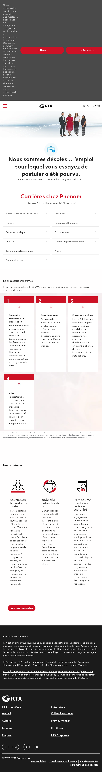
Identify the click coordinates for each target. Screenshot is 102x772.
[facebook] (5, 747)
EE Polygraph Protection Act (64, 672)
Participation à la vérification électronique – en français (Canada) (53, 665)
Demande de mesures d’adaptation (76, 675)
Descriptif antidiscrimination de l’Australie (66, 678)
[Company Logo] (45, 106)
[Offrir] (19, 402)
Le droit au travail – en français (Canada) (34, 675)
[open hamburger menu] (5, 106)
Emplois (6, 735)
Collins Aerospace (62, 713)
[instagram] (37, 747)
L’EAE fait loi (10, 662)
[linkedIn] (16, 747)
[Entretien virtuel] (51, 334)
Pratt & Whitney (61, 721)
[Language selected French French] (87, 105)
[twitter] (26, 747)
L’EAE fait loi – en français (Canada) (37, 662)
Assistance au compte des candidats (22, 678)
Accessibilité (38, 761)
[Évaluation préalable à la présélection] (19, 334)
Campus (7, 728)
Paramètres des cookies (84, 765)
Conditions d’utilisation (63, 761)
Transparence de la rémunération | (30, 672)
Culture (6, 721)
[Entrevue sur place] (83, 334)
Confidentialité (89, 761)
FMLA (6, 672)
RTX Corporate (60, 735)
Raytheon (57, 728)
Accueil (6, 713)
